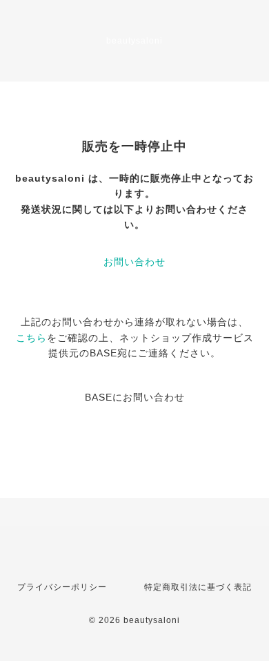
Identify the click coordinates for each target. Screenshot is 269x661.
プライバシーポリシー (62, 587)
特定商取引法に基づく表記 (198, 587)
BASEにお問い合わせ (135, 397)
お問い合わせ (134, 261)
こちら (31, 337)
